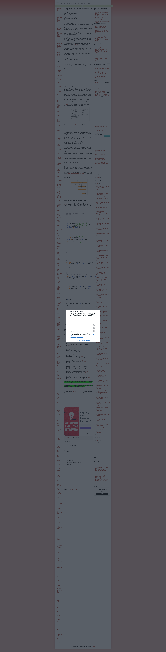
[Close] (98, 311)
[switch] (94, 325)
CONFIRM (76, 337)
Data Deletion (78, 340)
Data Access (83, 340)
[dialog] (83, 326)
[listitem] (83, 323)
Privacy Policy (88, 340)
